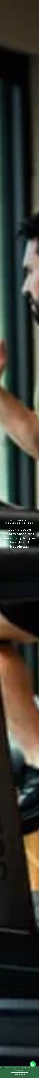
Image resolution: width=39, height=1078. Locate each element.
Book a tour (19, 1075)
